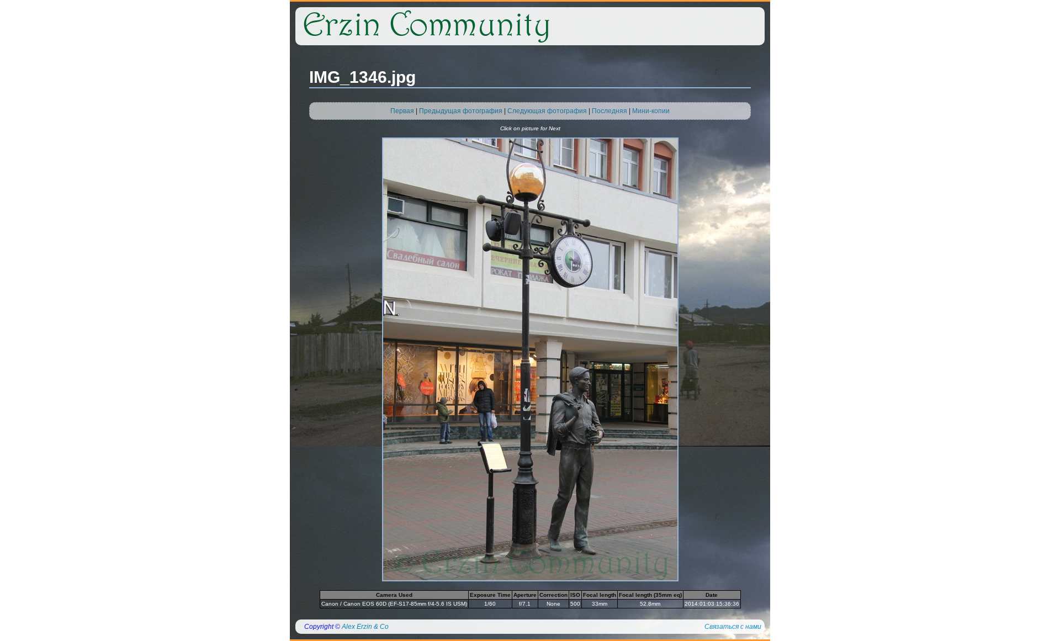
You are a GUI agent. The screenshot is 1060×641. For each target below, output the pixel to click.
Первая (402, 111)
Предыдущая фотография (460, 111)
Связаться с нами (732, 627)
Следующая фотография (547, 111)
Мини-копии (651, 111)
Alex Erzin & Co (365, 627)
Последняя (609, 111)
